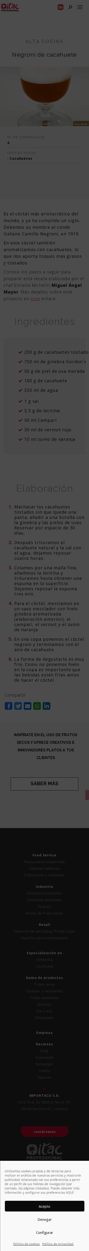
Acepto (44, 1206)
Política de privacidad (58, 1244)
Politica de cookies (26, 1244)
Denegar (44, 1219)
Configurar (44, 1232)
